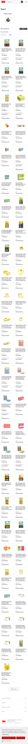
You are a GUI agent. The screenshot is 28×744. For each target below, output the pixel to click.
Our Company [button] (6, 698)
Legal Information (11, 719)
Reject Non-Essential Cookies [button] (8, 737)
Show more (14, 689)
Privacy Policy (19, 719)
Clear (10, 34)
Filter (23, 28)
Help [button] (3, 711)
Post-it (3, 34)
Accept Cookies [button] (21, 737)
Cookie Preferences (11, 721)
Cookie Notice (5, 734)
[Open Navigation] (26, 2)
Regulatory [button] (6, 707)
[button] (7, 741)
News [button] (4, 702)
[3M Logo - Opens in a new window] (3, 2)
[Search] (22, 2)
